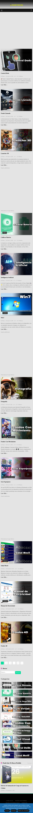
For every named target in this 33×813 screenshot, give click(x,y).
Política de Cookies (21, 800)
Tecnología (5, 68)
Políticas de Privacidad (13, 803)
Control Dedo (5, 73)
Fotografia (4, 401)
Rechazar (13, 810)
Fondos (4, 108)
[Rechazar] (31, 808)
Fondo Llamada (5, 113)
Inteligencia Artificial (7, 277)
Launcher (5, 148)
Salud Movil (4, 565)
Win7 (2, 317)
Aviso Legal (9, 800)
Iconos (4, 477)
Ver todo (29, 763)
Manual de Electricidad (8, 606)
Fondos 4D (4, 646)
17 (18, 663)
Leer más (3, 84)
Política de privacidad (23, 810)
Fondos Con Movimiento (8, 441)
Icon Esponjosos (6, 482)
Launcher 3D (5, 153)
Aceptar (7, 810)
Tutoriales (5, 561)
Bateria (4, 232)
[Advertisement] (16, 29)
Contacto (24, 803)
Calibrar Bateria (6, 237)
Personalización (11, 436)
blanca (3, 76)
